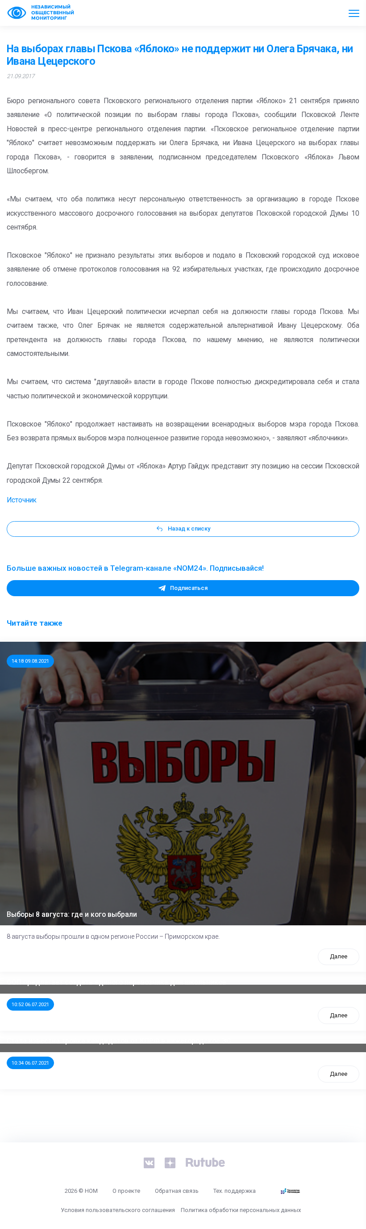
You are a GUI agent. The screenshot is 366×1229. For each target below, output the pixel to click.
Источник (22, 500)
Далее (338, 956)
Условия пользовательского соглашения (118, 1210)
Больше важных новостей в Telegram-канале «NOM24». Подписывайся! (135, 568)
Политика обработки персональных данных (241, 1210)
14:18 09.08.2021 (30, 661)
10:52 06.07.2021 (30, 1004)
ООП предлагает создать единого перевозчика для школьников (116, 982)
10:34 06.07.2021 (30, 1063)
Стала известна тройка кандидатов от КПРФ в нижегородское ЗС (119, 1041)
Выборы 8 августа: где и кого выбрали (72, 915)
